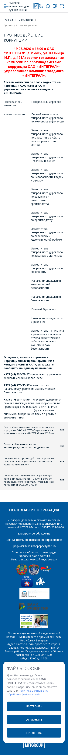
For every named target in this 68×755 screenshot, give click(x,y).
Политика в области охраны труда (34, 552)
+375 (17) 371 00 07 (41, 6)
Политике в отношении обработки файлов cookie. (28, 692)
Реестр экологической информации (34, 559)
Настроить (34, 706)
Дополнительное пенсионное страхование (34, 540)
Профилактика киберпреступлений (34, 546)
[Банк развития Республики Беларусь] (33, 608)
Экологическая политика (34, 556)
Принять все (34, 732)
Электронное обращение (34, 533)
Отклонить (34, 719)
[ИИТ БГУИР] (40, 586)
